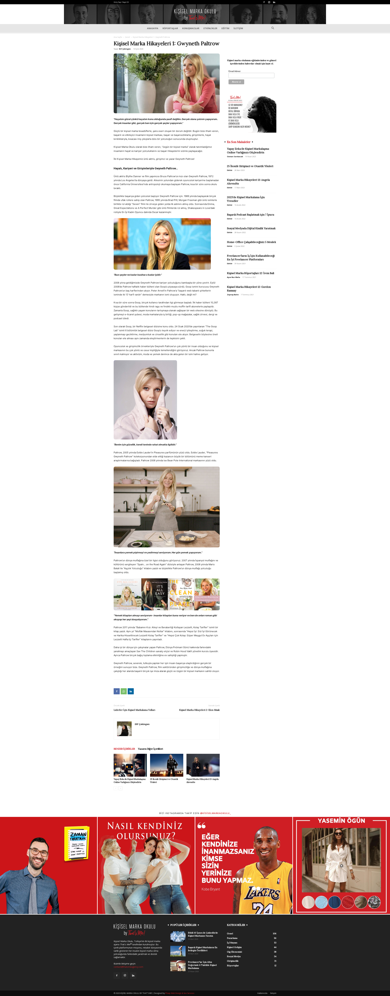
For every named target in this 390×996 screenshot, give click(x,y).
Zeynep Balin (233, 294)
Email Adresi (234, 71)
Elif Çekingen (125, 49)
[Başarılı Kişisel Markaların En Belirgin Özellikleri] (178, 951)
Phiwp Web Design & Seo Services (179, 993)
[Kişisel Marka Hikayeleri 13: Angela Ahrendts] (203, 765)
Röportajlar (170, 28)
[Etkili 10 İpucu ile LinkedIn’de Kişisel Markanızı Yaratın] (178, 936)
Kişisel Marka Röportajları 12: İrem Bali (250, 273)
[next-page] (120, 788)
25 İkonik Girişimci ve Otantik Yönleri (250, 166)
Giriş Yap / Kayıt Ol (121, 2)
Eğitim (225, 28)
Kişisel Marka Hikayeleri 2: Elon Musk (199, 710)
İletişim (238, 28)
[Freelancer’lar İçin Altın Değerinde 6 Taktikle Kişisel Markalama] (178, 965)
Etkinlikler (210, 28)
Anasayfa (152, 28)
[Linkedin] (274, 2)
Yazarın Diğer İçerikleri (150, 748)
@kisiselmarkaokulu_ (215, 813)
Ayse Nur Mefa (233, 277)
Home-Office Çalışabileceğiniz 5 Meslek (251, 242)
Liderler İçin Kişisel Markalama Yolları (134, 710)
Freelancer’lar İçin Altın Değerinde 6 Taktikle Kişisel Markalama (202, 965)
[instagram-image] (48, 865)
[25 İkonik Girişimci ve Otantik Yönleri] (166, 765)
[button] (272, 28)
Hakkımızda (262, 993)
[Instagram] (269, 2)
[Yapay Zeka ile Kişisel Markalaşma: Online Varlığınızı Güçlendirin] (130, 765)
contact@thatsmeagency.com (128, 966)
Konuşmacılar (190, 28)
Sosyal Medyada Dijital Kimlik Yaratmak (251, 228)
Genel (127, 37)
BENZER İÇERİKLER (124, 748)
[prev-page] (115, 788)
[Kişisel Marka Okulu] (195, 14)
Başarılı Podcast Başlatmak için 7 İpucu (250, 214)
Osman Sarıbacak (235, 156)
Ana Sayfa (118, 37)
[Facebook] (264, 2)
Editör (229, 170)
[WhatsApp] (124, 691)
